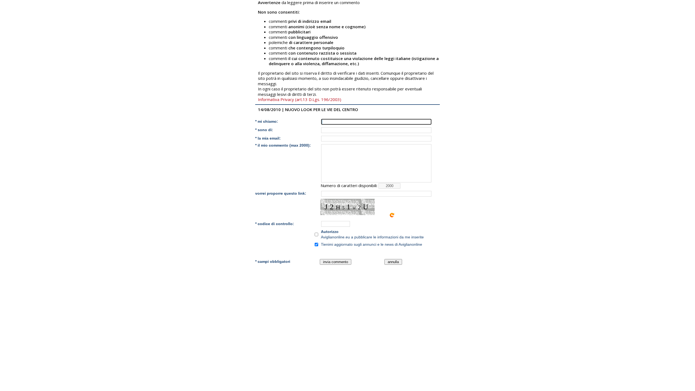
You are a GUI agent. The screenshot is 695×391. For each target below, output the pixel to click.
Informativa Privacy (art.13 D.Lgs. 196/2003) (299, 99)
